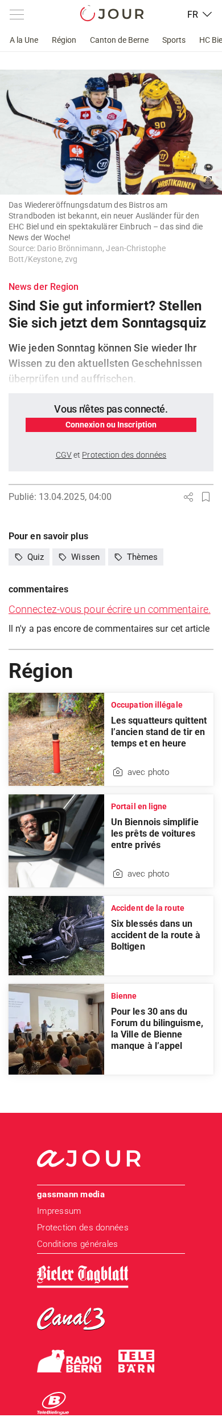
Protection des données (83, 1227)
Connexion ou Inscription (111, 424)
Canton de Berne (119, 40)
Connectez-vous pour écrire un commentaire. (110, 609)
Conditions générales (77, 1244)
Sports (174, 40)
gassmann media (71, 1194)
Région (64, 40)
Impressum (59, 1211)
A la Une (24, 40)
